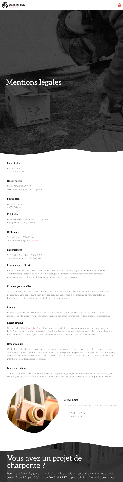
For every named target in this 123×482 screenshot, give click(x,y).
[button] (119, 5)
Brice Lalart (37, 240)
